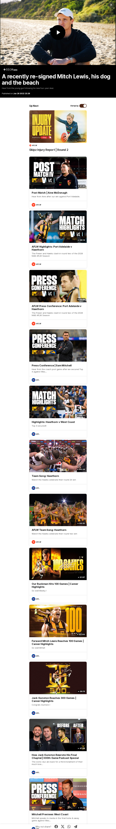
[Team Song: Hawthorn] (58, 466)
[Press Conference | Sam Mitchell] (58, 356)
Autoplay (74, 106)
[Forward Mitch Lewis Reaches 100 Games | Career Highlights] (58, 632)
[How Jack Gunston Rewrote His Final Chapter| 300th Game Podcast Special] (58, 747)
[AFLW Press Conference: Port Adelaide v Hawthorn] (58, 298)
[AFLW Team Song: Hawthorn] (58, 520)
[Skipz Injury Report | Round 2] (58, 132)
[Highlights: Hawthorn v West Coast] (58, 412)
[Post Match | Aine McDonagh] (58, 183)
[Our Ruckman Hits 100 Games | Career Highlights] (58, 575)
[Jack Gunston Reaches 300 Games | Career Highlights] (58, 689)
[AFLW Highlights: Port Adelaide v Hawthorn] (58, 239)
